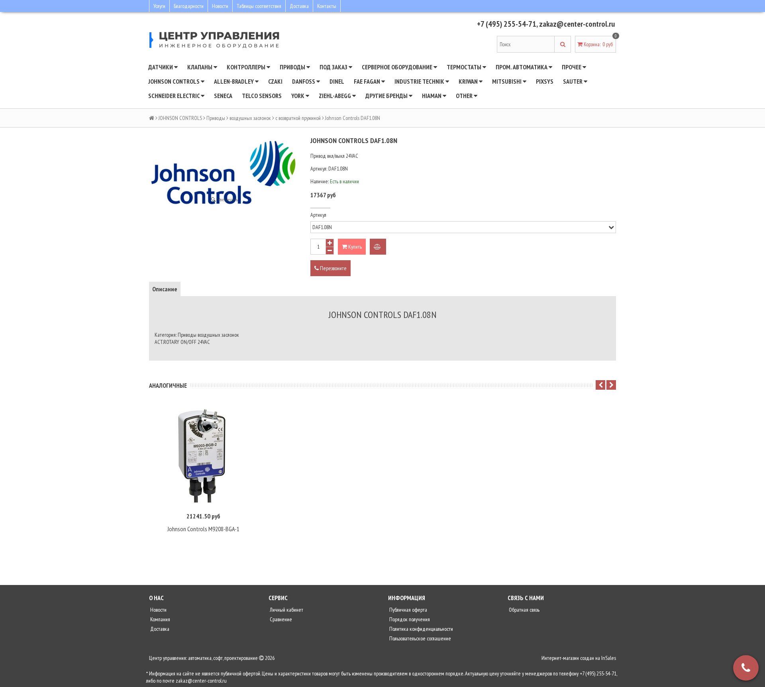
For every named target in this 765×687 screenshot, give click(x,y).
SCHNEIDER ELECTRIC (174, 96)
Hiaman (432, 96)
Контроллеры (247, 67)
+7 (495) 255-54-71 (506, 24)
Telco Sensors (262, 96)
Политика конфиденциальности (420, 628)
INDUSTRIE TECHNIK (419, 81)
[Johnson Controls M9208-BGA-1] (203, 454)
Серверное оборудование (398, 67)
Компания (159, 619)
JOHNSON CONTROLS (174, 81)
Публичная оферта (407, 609)
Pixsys (544, 81)
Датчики (161, 67)
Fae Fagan (367, 81)
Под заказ (334, 67)
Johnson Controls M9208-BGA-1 (203, 529)
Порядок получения (409, 619)
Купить (354, 246)
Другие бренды (387, 96)
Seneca (223, 96)
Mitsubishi (507, 81)
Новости (220, 6)
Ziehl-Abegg (335, 96)
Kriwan (469, 81)
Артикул (318, 214)
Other (465, 96)
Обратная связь (523, 609)
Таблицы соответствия (259, 6)
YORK (298, 96)
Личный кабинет (286, 609)
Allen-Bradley (234, 81)
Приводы (293, 67)
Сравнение (280, 619)
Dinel (337, 81)
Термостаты (465, 67)
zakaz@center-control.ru (577, 24)
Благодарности (189, 6)
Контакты (326, 6)
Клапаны (200, 67)
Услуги (159, 6)
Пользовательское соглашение (419, 638)
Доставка (299, 6)
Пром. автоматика (522, 67)
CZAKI (275, 81)
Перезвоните (333, 268)
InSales (608, 657)
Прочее (572, 67)
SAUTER (573, 81)
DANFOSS (304, 81)
